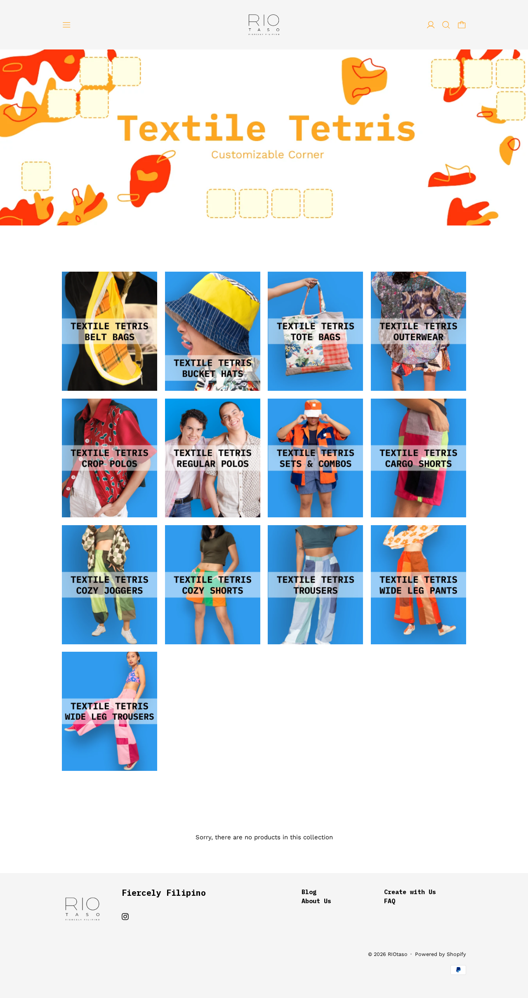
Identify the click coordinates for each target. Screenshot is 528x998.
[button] (446, 25)
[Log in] (431, 25)
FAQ (389, 901)
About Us (316, 901)
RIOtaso (398, 954)
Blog (309, 892)
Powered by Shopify (440, 954)
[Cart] (462, 25)
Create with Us (410, 892)
